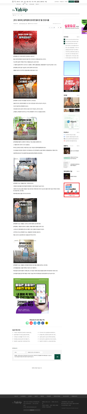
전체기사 (18, 1)
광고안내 (30, 396)
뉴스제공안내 (23, 396)
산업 (25, 1)
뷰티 (26, 4)
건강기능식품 (31, 4)
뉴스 (18, 15)
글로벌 (38, 1)
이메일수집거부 (74, 396)
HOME (15, 15)
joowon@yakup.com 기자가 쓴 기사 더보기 (28, 23)
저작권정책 (49, 396)
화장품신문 (62, 1)
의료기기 (37, 4)
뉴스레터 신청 (71, 1)
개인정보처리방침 (57, 396)
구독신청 (76, 1)
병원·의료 (28, 1)
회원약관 (42, 396)
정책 (22, 1)
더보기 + (78, 36)
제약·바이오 (18, 4)
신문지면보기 (57, 1)
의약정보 (66, 1)
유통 (23, 4)
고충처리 (36, 396)
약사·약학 (34, 1)
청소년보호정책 (66, 396)
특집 (46, 1)
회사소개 (16, 396)
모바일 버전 (32, 410)
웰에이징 (42, 1)
